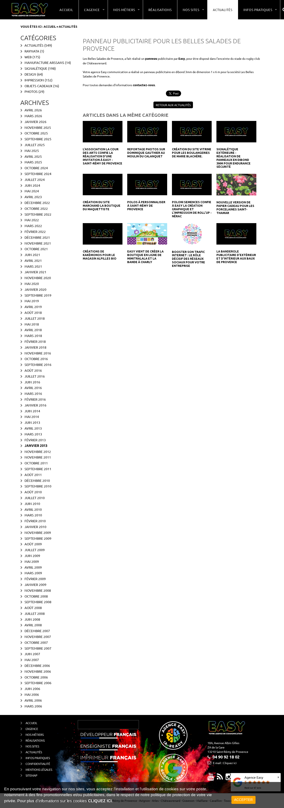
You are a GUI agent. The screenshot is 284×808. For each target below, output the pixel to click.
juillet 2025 (35, 145)
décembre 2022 (37, 202)
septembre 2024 (38, 174)
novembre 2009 (38, 532)
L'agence (32, 729)
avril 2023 (33, 197)
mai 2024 (32, 191)
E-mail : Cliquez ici (225, 763)
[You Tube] (210, 778)
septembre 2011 (38, 469)
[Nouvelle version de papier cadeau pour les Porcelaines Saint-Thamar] (236, 184)
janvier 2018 (35, 347)
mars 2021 (33, 266)
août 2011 (33, 474)
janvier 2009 (35, 584)
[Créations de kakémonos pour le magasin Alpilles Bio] (102, 233)
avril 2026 (33, 110)
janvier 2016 (35, 405)
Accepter (243, 800)
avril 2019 (33, 307)
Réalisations (160, 10)
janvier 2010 (35, 527)
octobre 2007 (36, 642)
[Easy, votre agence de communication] (220, 778)
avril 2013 (33, 428)
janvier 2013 (36, 446)
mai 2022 (32, 220)
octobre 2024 (36, 168)
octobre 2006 (36, 677)
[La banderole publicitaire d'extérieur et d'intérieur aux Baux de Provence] (236, 233)
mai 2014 (32, 416)
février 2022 (35, 231)
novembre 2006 (38, 671)
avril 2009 (33, 567)
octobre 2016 (36, 359)
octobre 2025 (36, 133)
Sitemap (31, 775)
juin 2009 (32, 555)
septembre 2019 (38, 295)
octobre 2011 (36, 463)
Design (30, 74)
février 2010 (35, 521)
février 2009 (35, 579)
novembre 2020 (38, 278)
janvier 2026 (35, 121)
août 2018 (33, 312)
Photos (31, 91)
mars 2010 (33, 515)
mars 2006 (33, 706)
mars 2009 (33, 573)
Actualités (222, 10)
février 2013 (35, 440)
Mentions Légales (39, 769)
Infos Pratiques (38, 758)
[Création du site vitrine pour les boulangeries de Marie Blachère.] (192, 131)
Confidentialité (38, 764)
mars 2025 (33, 162)
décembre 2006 (37, 665)
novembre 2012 (38, 451)
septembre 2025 (38, 139)
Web (28, 57)
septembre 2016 (38, 364)
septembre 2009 (38, 538)
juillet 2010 (35, 498)
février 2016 (35, 399)
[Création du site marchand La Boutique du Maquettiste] (102, 184)
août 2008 (33, 607)
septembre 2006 (38, 683)
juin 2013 (32, 422)
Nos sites (32, 746)
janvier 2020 (35, 289)
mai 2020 (32, 283)
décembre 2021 (37, 237)
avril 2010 (33, 509)
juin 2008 (32, 619)
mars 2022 (33, 226)
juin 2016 (32, 382)
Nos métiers (35, 734)
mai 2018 (32, 324)
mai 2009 (32, 561)
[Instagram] (229, 778)
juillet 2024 (35, 179)
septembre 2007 (38, 648)
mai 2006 (32, 694)
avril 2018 (33, 330)
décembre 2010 (37, 480)
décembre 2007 (37, 631)
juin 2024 (32, 185)
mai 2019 (32, 301)
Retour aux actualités (173, 105)
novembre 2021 (38, 243)
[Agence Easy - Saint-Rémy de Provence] (29, 9)
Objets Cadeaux (38, 86)
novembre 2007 (38, 636)
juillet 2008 (35, 613)
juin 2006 (32, 688)
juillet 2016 (35, 376)
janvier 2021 (35, 272)
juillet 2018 (35, 318)
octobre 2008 (36, 596)
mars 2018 (33, 335)
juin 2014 (32, 411)
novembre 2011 (38, 457)
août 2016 (33, 370)
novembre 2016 (38, 353)
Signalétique (36, 68)
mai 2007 (32, 660)
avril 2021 (33, 260)
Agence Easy (253, 777)
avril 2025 (33, 156)
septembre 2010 (38, 486)
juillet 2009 (35, 550)
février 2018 (35, 341)
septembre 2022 (38, 214)
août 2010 (33, 492)
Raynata (32, 51)
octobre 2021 (36, 249)
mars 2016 (33, 393)
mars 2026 (33, 116)
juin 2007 (32, 654)
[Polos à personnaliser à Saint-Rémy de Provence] (147, 184)
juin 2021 (32, 254)
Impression (34, 80)
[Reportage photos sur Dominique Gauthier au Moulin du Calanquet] (147, 131)
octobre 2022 (36, 208)
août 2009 (33, 544)
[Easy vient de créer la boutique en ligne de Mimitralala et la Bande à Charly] (147, 233)
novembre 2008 (38, 590)
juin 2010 (32, 503)
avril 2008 (33, 625)
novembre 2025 (38, 127)
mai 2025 (32, 150)
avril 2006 (33, 700)
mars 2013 (33, 434)
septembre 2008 (38, 602)
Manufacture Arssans (44, 62)
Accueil (66, 10)
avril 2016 (33, 387)
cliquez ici (100, 801)
